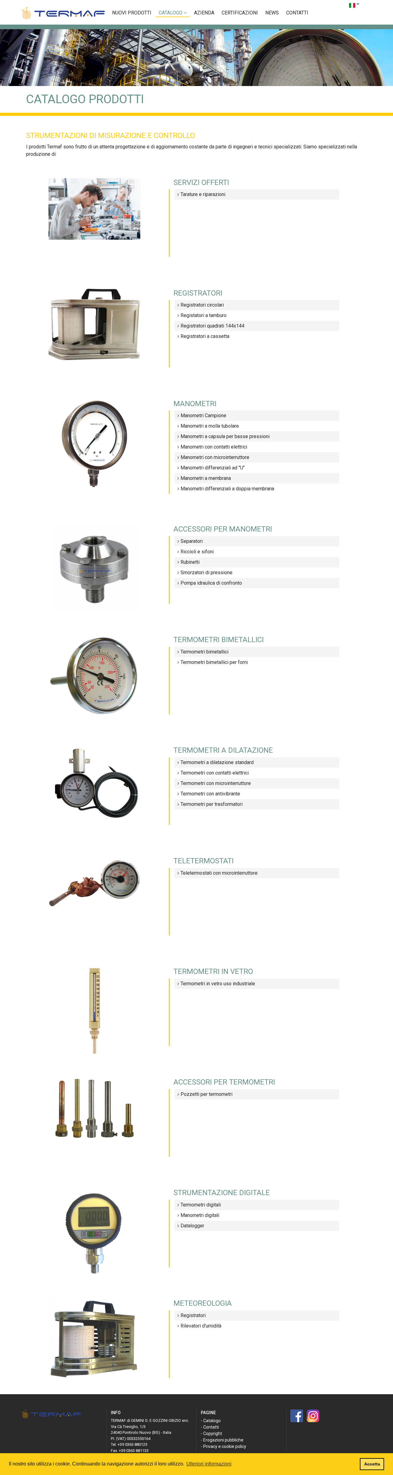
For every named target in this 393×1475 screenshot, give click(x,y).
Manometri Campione (203, 415)
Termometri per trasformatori (212, 804)
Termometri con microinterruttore (216, 783)
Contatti (297, 13)
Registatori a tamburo (204, 315)
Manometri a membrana (206, 478)
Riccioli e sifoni (197, 552)
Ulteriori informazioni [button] (209, 1463)
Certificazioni (240, 13)
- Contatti (210, 1427)
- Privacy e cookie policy (223, 1446)
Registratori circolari (202, 305)
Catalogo (171, 13)
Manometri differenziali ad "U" (213, 468)
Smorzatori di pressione (206, 572)
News (272, 13)
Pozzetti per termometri (206, 1094)
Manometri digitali (200, 1215)
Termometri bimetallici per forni (214, 662)
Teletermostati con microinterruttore (219, 873)
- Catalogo (211, 1420)
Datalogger (192, 1226)
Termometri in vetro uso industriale (218, 984)
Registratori (193, 1315)
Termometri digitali (201, 1205)
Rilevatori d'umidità (201, 1326)
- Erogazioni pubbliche (222, 1440)
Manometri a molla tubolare (210, 426)
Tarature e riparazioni (203, 194)
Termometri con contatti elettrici (215, 773)
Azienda (204, 13)
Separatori (192, 541)
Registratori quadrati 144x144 (212, 326)
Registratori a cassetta (205, 336)
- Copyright (211, 1433)
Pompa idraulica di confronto (211, 583)
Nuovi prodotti (131, 13)
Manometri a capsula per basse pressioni (225, 436)
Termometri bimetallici (204, 652)
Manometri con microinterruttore (215, 457)
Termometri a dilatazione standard (217, 762)
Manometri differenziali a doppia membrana (227, 489)
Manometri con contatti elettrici (214, 447)
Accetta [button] (372, 1463)
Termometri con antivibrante (210, 794)
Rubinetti (190, 562)
